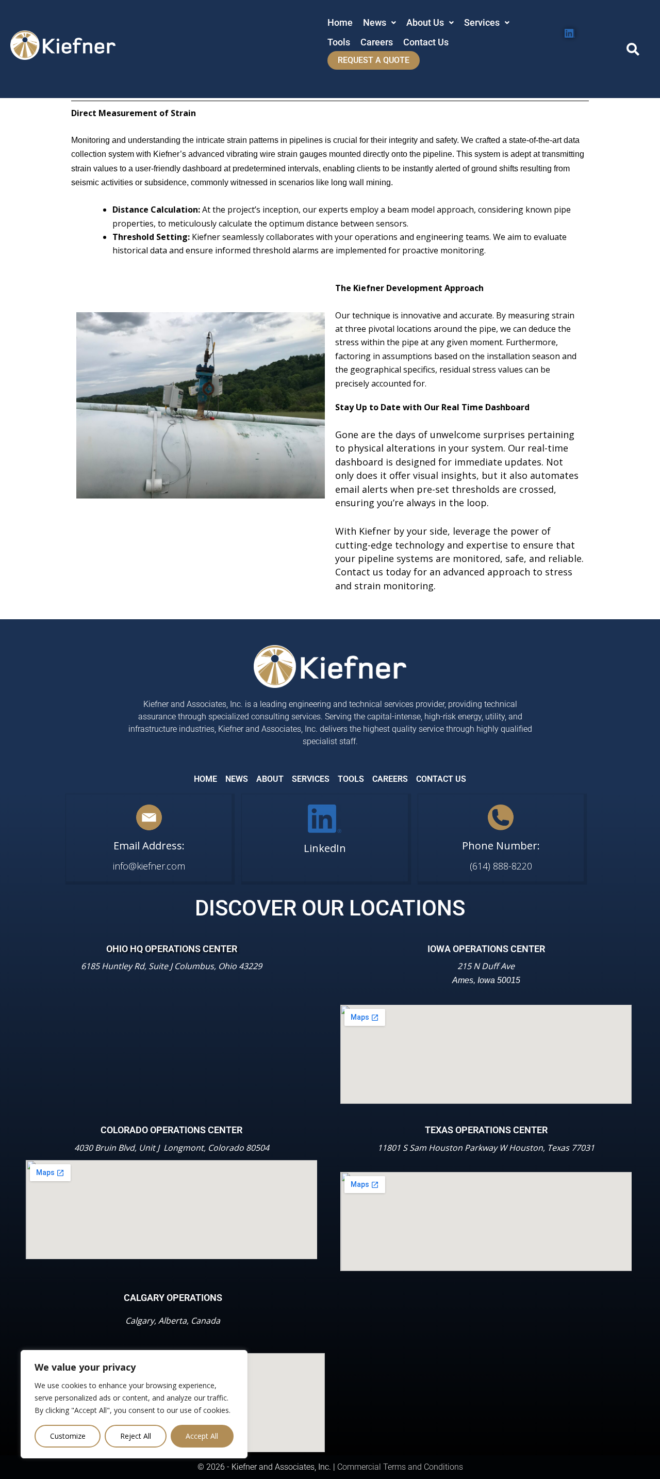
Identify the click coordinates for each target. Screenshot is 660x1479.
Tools (338, 42)
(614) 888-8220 (501, 866)
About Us (425, 22)
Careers (376, 42)
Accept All (202, 1436)
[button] (379, 22)
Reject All (135, 1436)
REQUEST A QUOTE (373, 60)
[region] (134, 1404)
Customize (68, 1436)
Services (482, 22)
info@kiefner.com (149, 866)
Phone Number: (501, 846)
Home (340, 22)
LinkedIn (325, 848)
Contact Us (426, 42)
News (374, 22)
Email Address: (149, 846)
